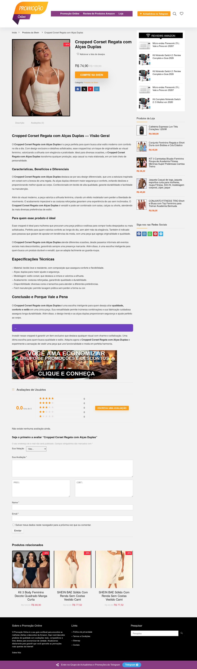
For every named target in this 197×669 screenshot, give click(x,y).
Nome (15, 502)
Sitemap (76, 640)
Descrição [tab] (19, 122)
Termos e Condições (81, 636)
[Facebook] (139, 234)
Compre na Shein (91, 75)
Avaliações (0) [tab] (37, 122)
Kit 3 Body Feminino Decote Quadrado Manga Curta (31, 595)
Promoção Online (69, 13)
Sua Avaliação (19, 457)
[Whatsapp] (150, 234)
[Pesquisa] (181, 633)
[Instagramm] (144, 234)
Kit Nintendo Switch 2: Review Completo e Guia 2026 (167, 56)
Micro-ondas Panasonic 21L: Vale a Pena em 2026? (166, 44)
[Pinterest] (155, 234)
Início (14, 32)
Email (15, 513)
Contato (76, 644)
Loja (121, 13)
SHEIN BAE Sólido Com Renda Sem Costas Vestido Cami (72, 595)
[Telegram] (160, 234)
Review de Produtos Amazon (99, 13)
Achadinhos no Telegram (155, 13)
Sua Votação (18, 448)
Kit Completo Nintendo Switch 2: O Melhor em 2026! (167, 101)
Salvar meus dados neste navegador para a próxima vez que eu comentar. (53, 525)
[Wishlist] (181, 13)
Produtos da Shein (30, 32)
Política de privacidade (82, 631)
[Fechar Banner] (194, 665)
